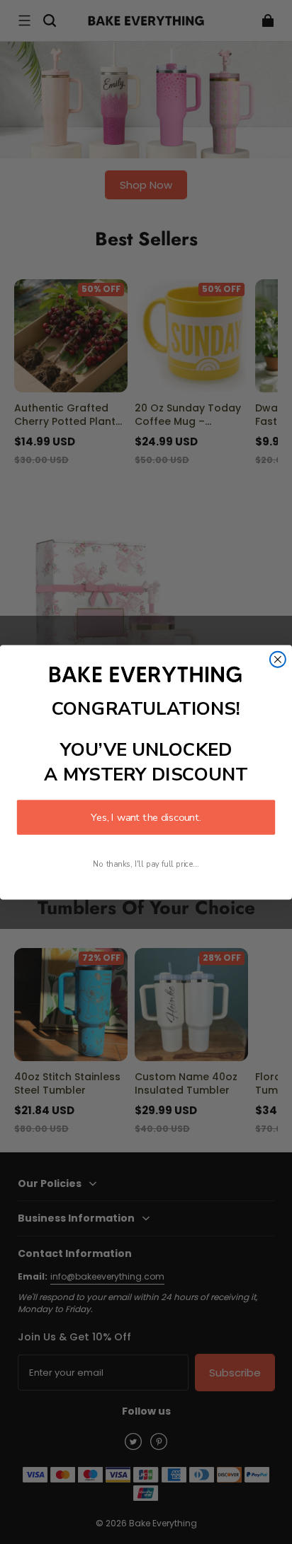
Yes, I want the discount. (146, 817)
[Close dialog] (278, 659)
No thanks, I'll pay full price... (145, 863)
